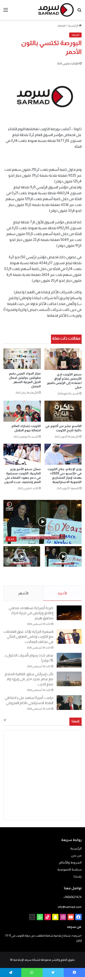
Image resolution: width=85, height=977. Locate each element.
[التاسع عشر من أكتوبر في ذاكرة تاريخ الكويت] (63, 411)
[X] (32, 917)
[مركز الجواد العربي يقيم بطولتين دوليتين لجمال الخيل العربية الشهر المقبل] (22, 358)
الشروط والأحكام (70, 862)
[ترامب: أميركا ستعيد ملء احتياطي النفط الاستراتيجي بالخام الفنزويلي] (69, 702)
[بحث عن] (79, 12)
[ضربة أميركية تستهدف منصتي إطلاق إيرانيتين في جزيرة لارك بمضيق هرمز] (69, 612)
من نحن (76, 855)
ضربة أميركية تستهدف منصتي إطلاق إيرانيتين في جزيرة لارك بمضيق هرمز (31, 613)
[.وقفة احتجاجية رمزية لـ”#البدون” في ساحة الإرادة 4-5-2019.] (63, 556)
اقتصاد (61, 25)
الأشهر (23, 593)
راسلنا (78, 876)
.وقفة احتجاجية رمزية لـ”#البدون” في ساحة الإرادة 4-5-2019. (66, 576)
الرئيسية (73, 25)
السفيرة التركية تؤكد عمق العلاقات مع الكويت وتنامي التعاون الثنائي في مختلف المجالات (28, 637)
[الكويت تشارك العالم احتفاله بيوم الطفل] (22, 411)
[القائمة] (5, 12)
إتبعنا (75, 721)
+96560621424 (72, 897)
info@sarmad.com (70, 907)
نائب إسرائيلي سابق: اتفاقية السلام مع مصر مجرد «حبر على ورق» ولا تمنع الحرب (29, 679)
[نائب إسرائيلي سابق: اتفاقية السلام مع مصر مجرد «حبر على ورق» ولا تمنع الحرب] (69, 679)
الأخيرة (62, 593)
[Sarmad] (56, 10)
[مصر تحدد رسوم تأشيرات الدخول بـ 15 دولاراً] (69, 660)
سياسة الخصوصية (69, 869)
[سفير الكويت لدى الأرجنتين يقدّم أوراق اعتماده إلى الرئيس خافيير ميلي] (63, 359)
